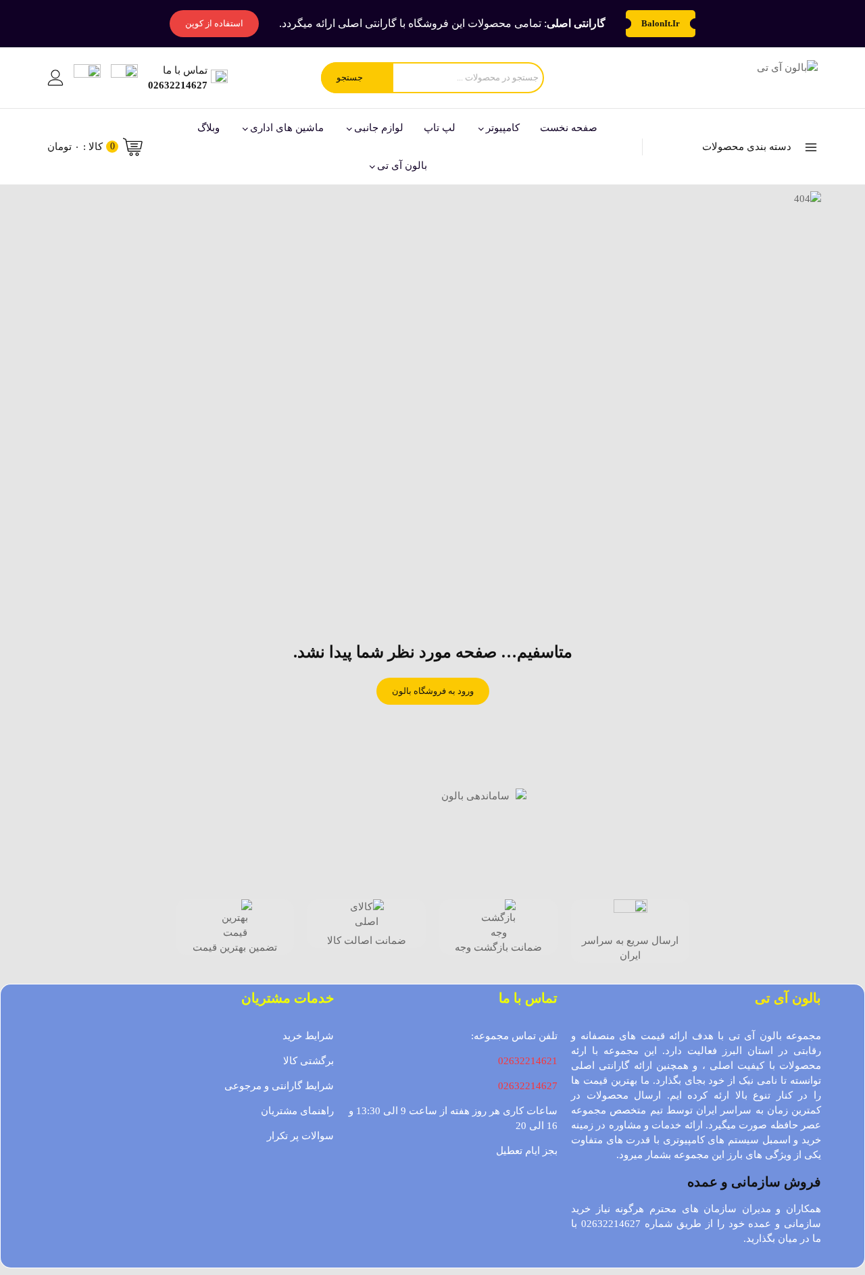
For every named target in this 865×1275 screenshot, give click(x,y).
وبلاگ (208, 127)
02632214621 (528, 1060)
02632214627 (528, 1085)
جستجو (350, 77)
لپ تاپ (439, 127)
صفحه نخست (568, 127)
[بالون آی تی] (751, 77)
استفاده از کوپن (214, 23)
